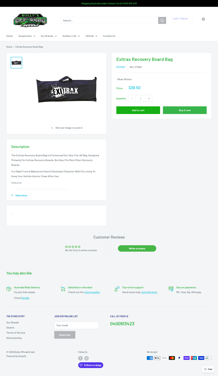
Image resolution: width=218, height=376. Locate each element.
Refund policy (14, 337)
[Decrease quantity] (132, 98)
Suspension (25, 35)
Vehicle (90, 35)
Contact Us (109, 35)
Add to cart (138, 110)
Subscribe (65, 334)
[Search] (162, 20)
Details (25, 297)
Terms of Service (15, 332)
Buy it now (185, 110)
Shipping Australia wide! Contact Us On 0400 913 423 (109, 3)
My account (179, 22)
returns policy (92, 292)
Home (9, 35)
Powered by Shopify (16, 356)
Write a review (137, 248)
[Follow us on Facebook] (80, 358)
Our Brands (47, 35)
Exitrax (120, 67)
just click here (149, 292)
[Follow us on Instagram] (86, 358)
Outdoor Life (69, 35)
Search (10, 327)
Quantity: (121, 98)
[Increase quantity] (149, 98)
